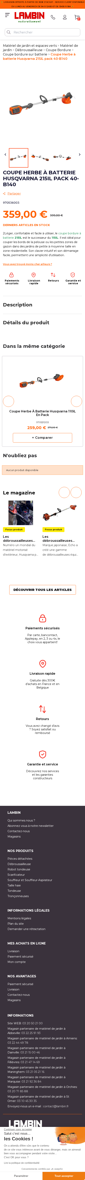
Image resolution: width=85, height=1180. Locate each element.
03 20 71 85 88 (18, 1091)
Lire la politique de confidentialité (22, 1163)
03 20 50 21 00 (32, 1023)
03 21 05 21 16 (35, 1072)
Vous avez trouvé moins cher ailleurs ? (27, 264)
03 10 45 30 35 (27, 1101)
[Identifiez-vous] (64, 17)
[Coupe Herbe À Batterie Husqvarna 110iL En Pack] (42, 379)
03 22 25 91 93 (31, 1033)
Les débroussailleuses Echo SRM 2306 (57, 539)
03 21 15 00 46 (30, 1052)
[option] (42, 401)
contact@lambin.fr (56, 1106)
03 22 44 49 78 (18, 1043)
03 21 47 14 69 (30, 1062)
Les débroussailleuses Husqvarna (18, 539)
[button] (8, 401)
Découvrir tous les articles (42, 590)
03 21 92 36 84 (31, 1081)
